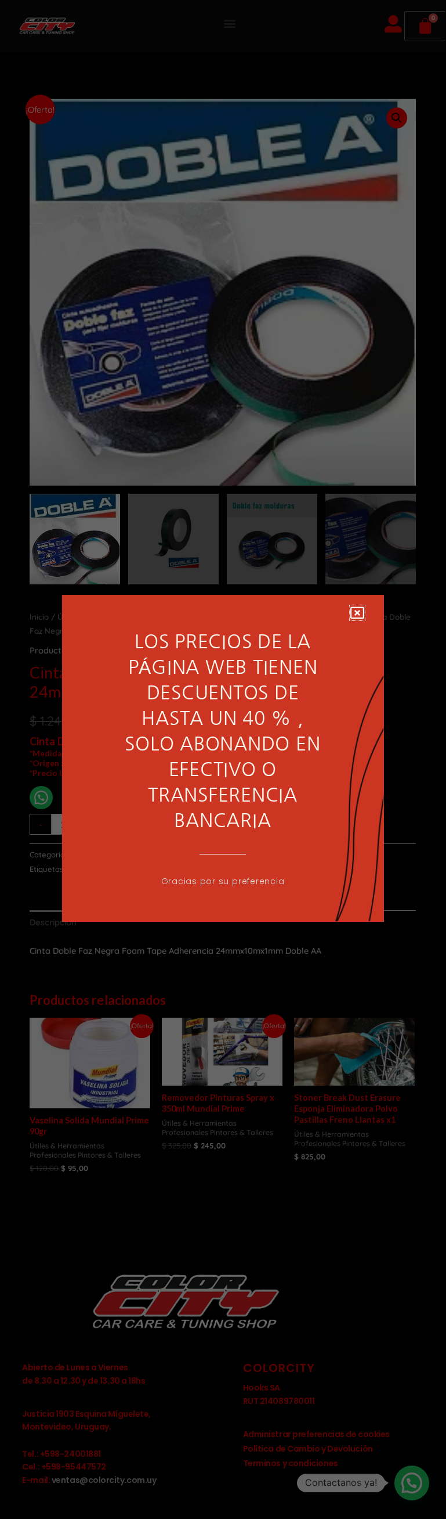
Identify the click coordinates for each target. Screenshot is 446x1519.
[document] (222, 758)
